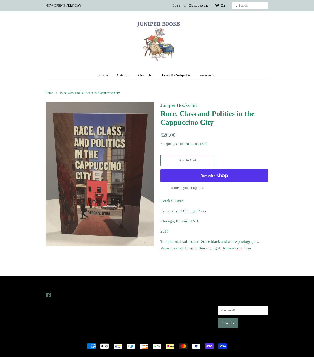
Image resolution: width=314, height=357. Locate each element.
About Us (144, 75)
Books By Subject (174, 75)
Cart (223, 5)
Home (103, 75)
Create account (198, 5)
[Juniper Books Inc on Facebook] (48, 296)
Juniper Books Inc (155, 338)
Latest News (112, 286)
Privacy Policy (170, 301)
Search (164, 295)
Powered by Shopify (182, 338)
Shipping (167, 144)
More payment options (187, 188)
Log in (177, 5)
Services (205, 75)
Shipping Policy (170, 321)
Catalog (122, 75)
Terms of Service (171, 314)
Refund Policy (169, 308)
